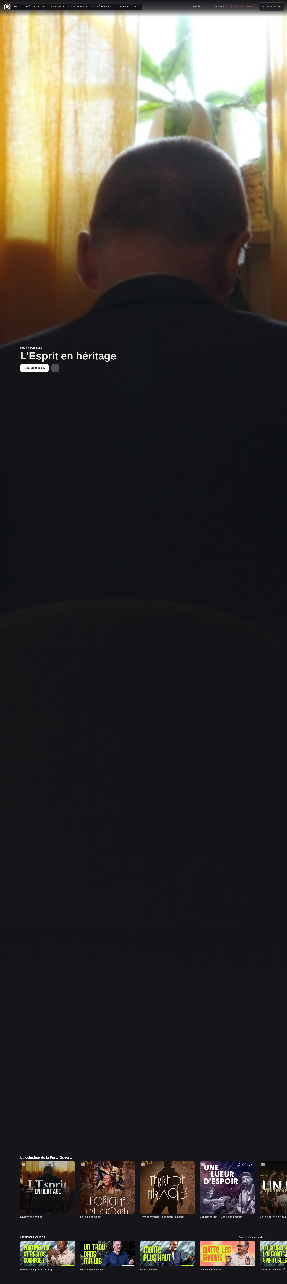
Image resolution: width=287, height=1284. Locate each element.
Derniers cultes (32, 1237)
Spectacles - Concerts (128, 6)
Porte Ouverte (271, 6)
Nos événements (100, 6)
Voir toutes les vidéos (253, 1237)
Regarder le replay (34, 367)
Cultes (16, 6)
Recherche (200, 6)
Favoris (220, 6)
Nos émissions (76, 6)
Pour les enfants (52, 6)
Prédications (33, 6)
